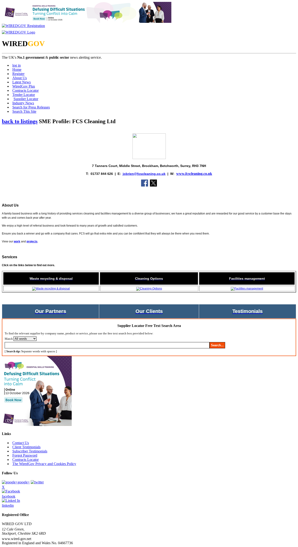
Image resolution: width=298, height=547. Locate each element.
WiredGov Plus (23, 86)
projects (32, 241)
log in (16, 65)
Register (18, 74)
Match (9, 338)
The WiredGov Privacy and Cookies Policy (44, 464)
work (17, 241)
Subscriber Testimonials (29, 451)
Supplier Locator (26, 99)
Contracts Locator (25, 90)
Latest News (21, 82)
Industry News (23, 103)
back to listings (19, 121)
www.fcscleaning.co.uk (194, 174)
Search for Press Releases (31, 107)
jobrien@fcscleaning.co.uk (144, 174)
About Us (19, 78)
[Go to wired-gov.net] (18, 32)
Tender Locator (23, 95)
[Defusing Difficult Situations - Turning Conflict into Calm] (86, 22)
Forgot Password (24, 455)
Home (16, 69)
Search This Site (24, 111)
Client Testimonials (26, 447)
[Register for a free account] (23, 26)
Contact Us (20, 443)
